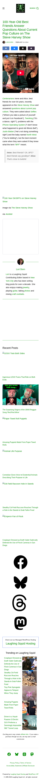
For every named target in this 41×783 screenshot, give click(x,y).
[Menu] (3, 8)
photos (27, 291)
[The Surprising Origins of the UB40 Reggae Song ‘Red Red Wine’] (21, 394)
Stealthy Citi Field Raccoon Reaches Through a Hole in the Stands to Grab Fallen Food (12, 678)
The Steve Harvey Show (22, 208)
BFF (17, 145)
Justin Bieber (8, 131)
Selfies (33, 112)
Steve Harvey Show (26, 105)
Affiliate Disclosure (29, 766)
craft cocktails (18, 294)
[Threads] (22, 48)
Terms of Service (25, 763)
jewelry (26, 287)
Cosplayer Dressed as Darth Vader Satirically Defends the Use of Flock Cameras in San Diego (20, 542)
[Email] (31, 48)
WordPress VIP (33, 774)
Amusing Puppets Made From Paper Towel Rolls (11, 705)
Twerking (29, 118)
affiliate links (25, 734)
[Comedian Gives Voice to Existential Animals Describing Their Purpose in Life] (21, 460)
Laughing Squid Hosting (20, 643)
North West (32, 135)
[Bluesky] (14, 48)
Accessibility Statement (14, 766)
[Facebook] (6, 48)
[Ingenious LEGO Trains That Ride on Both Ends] (21, 362)
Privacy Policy (14, 763)
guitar (15, 291)
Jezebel (9, 214)
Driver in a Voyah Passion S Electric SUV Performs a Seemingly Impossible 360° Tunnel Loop (12, 722)
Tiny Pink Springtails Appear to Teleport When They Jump (12, 690)
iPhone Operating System (14, 125)
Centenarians (8, 98)
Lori (7, 274)
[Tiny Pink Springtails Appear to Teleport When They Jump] (29, 693)
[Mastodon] (20, 631)
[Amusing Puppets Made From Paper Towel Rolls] (21, 427)
